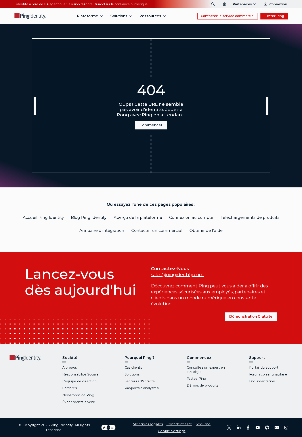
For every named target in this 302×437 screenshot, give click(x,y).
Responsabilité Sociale (80, 374)
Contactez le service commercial (227, 16)
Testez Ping (274, 16)
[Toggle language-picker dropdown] (224, 4)
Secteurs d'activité (140, 381)
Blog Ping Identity (89, 217)
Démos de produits (202, 385)
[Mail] (277, 427)
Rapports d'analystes (142, 388)
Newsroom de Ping (78, 395)
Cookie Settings (171, 431)
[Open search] (213, 4)
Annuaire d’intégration (101, 230)
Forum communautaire (268, 374)
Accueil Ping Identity (43, 217)
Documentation (262, 381)
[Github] (267, 427)
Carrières (69, 388)
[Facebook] (248, 427)
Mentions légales (148, 424)
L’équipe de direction (79, 381)
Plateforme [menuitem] (87, 16)
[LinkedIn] (239, 427)
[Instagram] (286, 427)
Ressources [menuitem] (150, 16)
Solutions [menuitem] (118, 16)
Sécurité (203, 424)
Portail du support (264, 368)
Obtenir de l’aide (206, 230)
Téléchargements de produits (249, 217)
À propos (69, 368)
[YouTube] (258, 427)
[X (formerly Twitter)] (229, 427)
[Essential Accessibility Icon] (108, 427)
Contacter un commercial (156, 230)
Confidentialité (179, 424)
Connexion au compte (191, 217)
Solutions (132, 374)
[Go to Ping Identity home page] (30, 16)
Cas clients (133, 368)
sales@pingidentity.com (177, 274)
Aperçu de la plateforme (138, 217)
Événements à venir (78, 402)
